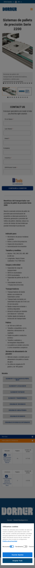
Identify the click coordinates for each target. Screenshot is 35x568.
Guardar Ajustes (17, 555)
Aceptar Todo (17, 561)
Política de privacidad (10, 541)
